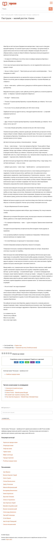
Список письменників (9, 524)
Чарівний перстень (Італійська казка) (26, 347)
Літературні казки (8, 445)
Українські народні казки (10, 442)
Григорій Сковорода (9, 515)
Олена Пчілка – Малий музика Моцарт (17, 392)
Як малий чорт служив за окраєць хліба (17, 394)
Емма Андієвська (8, 493)
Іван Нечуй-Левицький (9, 521)
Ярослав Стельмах (8, 496)
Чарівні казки (7, 451)
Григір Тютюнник (8, 484)
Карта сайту (9, 539)
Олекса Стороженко (9, 499)
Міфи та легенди (8, 455)
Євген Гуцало (7, 478)
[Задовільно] (7, 353)
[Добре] (9, 353)
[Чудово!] (11, 353)
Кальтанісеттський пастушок (14, 388)
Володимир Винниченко (10, 490)
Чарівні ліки (18, 345)
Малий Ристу (10, 390)
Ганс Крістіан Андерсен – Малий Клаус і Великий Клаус (22, 397)
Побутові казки (7, 448)
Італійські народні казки (13, 374)
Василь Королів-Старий (10, 475)
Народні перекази (8, 458)
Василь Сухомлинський (10, 509)
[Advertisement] (27, 34)
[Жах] (2, 353)
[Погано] (5, 353)
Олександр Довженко (9, 512)
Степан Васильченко (9, 481)
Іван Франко (6, 472)
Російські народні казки (10, 461)
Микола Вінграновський (10, 487)
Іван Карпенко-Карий (9, 503)
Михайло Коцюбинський (10, 506)
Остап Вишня (7, 518)
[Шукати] (51, 9)
